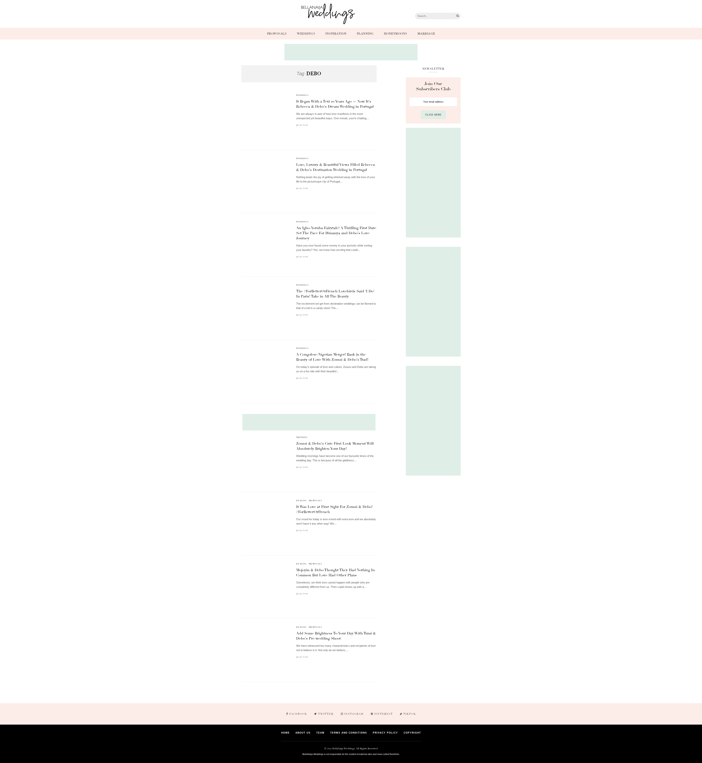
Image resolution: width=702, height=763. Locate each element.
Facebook (298, 713)
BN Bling (301, 501)
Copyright (412, 732)
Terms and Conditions (348, 732)
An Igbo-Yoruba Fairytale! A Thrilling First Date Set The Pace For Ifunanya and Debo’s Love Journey (336, 233)
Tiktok (409, 713)
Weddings (306, 33)
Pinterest (383, 713)
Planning (365, 33)
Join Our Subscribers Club (433, 86)
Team (320, 732)
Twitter (325, 713)
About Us (303, 732)
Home (285, 732)
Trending (302, 437)
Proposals (277, 33)
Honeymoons (395, 33)
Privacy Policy (385, 732)
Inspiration (336, 33)
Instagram (353, 713)
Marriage (426, 33)
